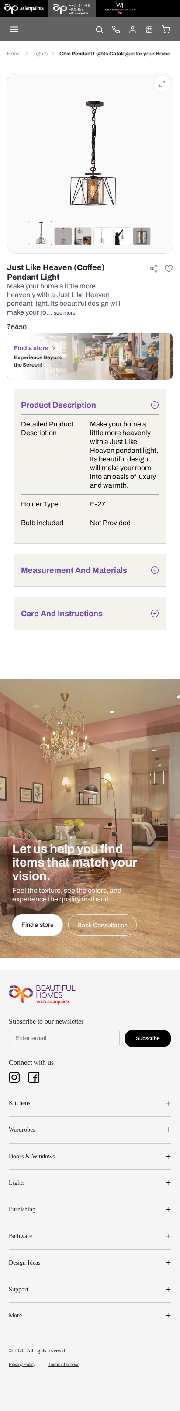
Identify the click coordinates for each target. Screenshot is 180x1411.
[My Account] (132, 29)
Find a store (31, 348)
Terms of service (63, 1364)
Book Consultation (102, 925)
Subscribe (148, 1038)
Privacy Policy (22, 1364)
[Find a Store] (149, 29)
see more (65, 313)
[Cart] (165, 29)
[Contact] (115, 29)
